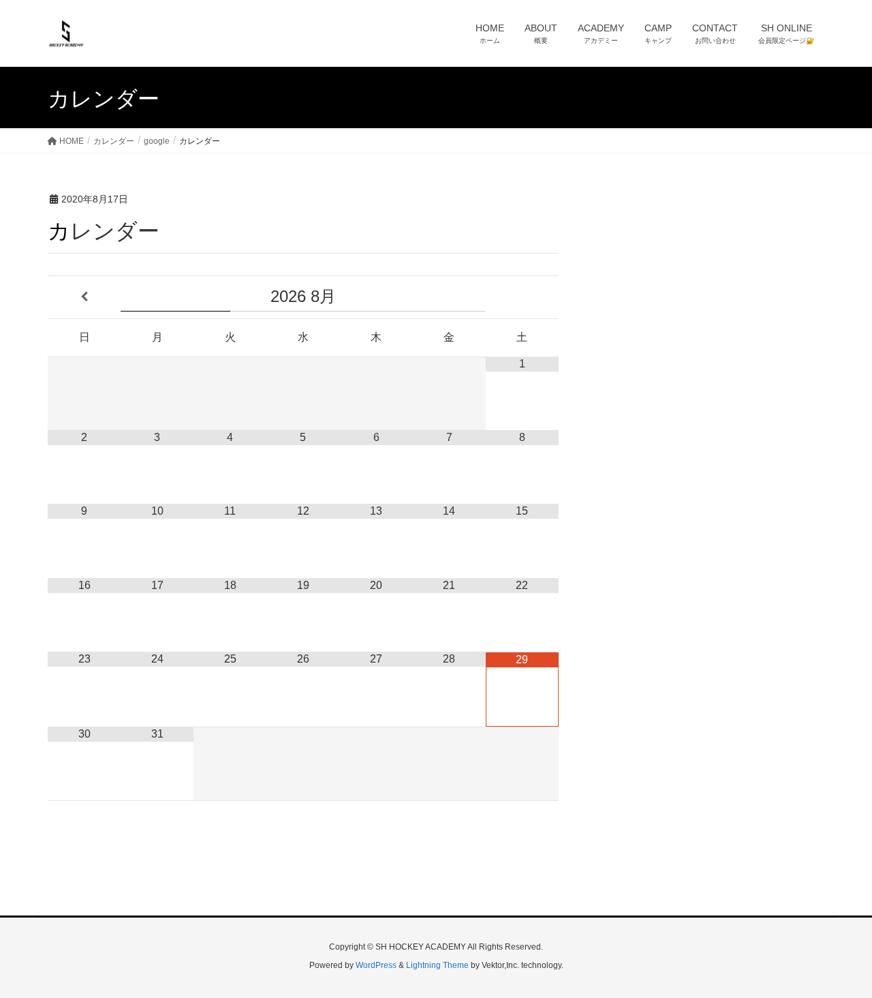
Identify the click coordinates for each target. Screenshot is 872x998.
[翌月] (522, 297)
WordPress (376, 965)
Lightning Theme (437, 965)
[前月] (84, 297)
